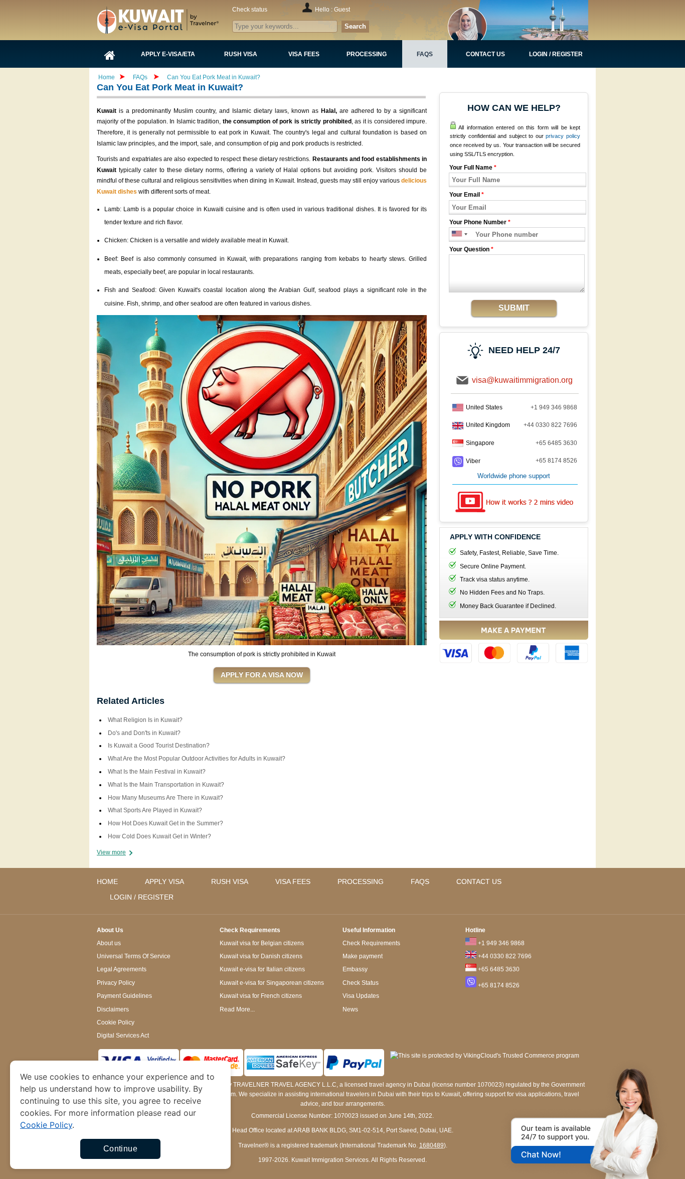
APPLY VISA (164, 881)
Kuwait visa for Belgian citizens (262, 943)
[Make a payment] (513, 643)
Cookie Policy (115, 1022)
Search (355, 26)
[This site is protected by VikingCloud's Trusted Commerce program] (484, 1056)
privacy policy (563, 136)
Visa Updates (360, 995)
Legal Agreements (121, 969)
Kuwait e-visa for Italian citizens (262, 969)
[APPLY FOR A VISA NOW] (262, 675)
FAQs (140, 77)
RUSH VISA (229, 881)
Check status (249, 9)
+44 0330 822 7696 (550, 424)
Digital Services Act (123, 1035)
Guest (342, 9)
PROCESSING (360, 881)
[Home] (110, 54)
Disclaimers (113, 1009)
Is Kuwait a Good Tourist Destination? (159, 745)
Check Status (360, 982)
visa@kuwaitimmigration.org (522, 380)
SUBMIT (514, 308)
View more (111, 852)
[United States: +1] (456, 234)
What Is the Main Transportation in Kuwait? (166, 784)
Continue (120, 1148)
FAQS (420, 881)
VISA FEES (292, 881)
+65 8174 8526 (556, 460)
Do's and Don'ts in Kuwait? (144, 732)
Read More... (237, 1009)
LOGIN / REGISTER (142, 897)
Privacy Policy (116, 982)
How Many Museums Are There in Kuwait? (165, 797)
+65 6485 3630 (556, 443)
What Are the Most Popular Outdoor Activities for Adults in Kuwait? (196, 758)
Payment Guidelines (124, 995)
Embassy (355, 969)
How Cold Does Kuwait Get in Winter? (159, 836)
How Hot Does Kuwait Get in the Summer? (165, 823)
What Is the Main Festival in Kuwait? (157, 771)
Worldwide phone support (513, 476)
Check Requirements (371, 943)
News (350, 1009)
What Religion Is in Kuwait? (145, 719)
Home (106, 77)
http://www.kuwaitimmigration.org (177, 20)
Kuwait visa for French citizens (261, 995)
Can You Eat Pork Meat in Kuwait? (213, 77)
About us (109, 943)
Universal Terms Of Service (133, 956)
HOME (107, 881)
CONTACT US (478, 881)
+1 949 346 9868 (554, 407)
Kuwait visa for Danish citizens (261, 956)
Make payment (362, 956)
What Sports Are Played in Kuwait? (155, 810)
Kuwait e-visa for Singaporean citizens (272, 982)
